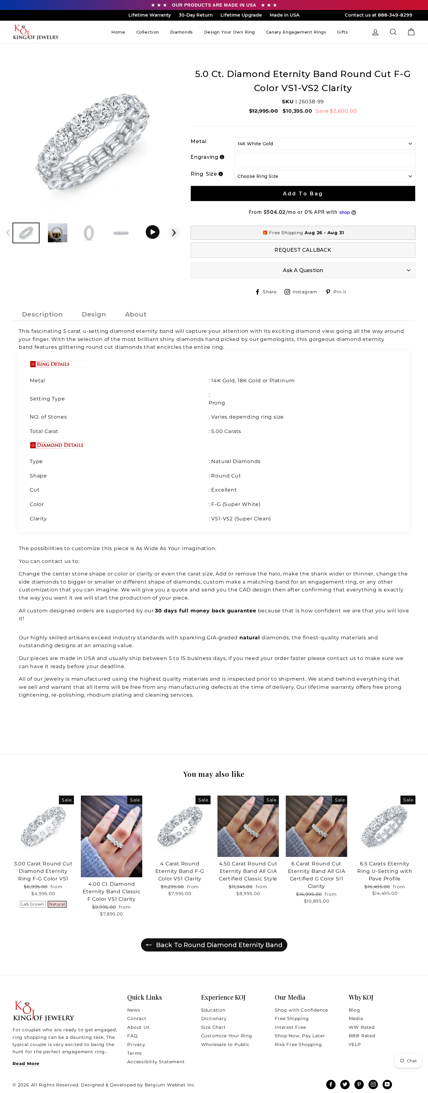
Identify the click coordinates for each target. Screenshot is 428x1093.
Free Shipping (292, 1018)
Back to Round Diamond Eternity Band (218, 945)
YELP (355, 1044)
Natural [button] (57, 904)
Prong (217, 403)
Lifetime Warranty (149, 15)
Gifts (342, 31)
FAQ (132, 1036)
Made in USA (285, 15)
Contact (137, 1018)
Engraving (204, 157)
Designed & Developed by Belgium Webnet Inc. (138, 1085)
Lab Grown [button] (32, 904)
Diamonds (181, 31)
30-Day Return (196, 15)
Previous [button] (8, 230)
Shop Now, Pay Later (300, 1036)
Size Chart (213, 1027)
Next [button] (174, 230)
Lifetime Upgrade (241, 15)
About (136, 314)
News (133, 1010)
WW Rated (362, 1027)
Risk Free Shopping (298, 1044)
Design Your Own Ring (229, 31)
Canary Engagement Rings (296, 31)
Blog (354, 1010)
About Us (138, 1027)
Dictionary (214, 1018)
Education (213, 1010)
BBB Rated (362, 1036)
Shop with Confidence (301, 1010)
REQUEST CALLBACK (302, 250)
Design (94, 314)
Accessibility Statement (156, 1062)
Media (356, 1018)
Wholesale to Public (225, 1044)
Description (42, 314)
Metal (199, 141)
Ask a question (303, 270)
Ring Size (204, 174)
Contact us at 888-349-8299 (378, 15)
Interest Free (290, 1027)
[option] (91, 142)
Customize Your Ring (226, 1036)
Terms (134, 1053)
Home (118, 31)
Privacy (136, 1044)
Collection (147, 31)
